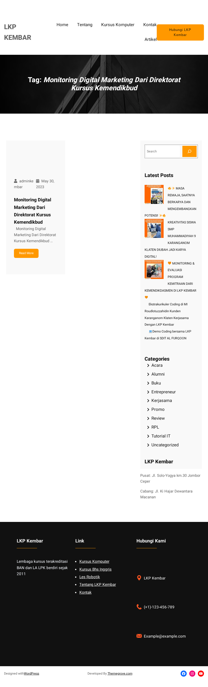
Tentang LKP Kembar (97, 584)
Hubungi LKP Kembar (180, 32)
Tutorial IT (160, 436)
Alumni (158, 374)
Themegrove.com (120, 673)
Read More (26, 253)
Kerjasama (161, 400)
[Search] (189, 151)
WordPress (31, 673)
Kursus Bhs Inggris (95, 569)
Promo (158, 409)
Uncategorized (165, 445)
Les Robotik (89, 577)
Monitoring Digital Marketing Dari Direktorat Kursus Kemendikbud (32, 211)
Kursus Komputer (94, 561)
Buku (156, 383)
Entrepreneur (163, 392)
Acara (157, 365)
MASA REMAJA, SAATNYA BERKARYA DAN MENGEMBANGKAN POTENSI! (171, 202)
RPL (155, 427)
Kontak (85, 592)
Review (158, 418)
